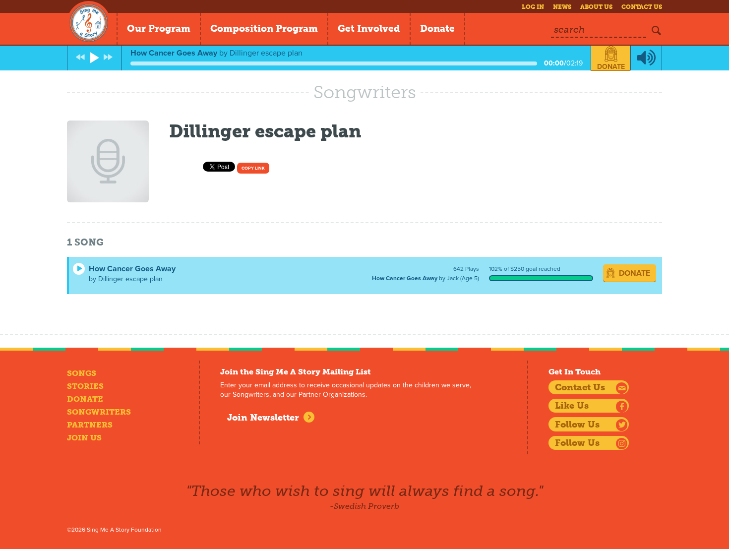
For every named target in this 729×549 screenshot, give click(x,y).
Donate (437, 28)
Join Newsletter (263, 417)
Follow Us (577, 424)
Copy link (253, 168)
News (562, 6)
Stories (85, 386)
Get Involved (369, 28)
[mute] (646, 58)
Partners (90, 424)
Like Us (572, 405)
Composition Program (264, 28)
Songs (81, 373)
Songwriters (99, 412)
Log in (533, 6)
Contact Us (641, 6)
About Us (596, 6)
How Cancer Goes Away (132, 269)
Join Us (84, 437)
